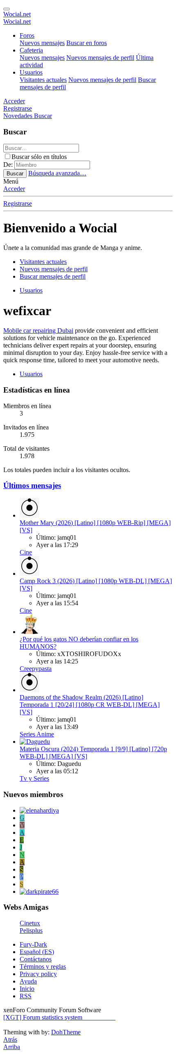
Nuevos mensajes (42, 42)
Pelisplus (31, 930)
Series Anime (37, 734)
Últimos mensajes (32, 485)
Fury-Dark (33, 944)
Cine (26, 552)
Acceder (14, 188)
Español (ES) (37, 951)
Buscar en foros (86, 42)
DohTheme (66, 1032)
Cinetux (30, 923)
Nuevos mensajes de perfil (100, 57)
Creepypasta (36, 668)
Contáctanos (36, 959)
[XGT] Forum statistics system (59, 1017)
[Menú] (6, 9)
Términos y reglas (43, 966)
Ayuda (28, 981)
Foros (27, 35)
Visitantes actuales (43, 79)
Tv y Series (34, 778)
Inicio (27, 988)
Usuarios (31, 72)
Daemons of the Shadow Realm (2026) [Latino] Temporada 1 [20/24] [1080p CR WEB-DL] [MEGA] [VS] (90, 705)
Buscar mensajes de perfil (53, 276)
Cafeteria (31, 50)
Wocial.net (17, 14)
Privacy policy (38, 973)
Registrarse (17, 203)
